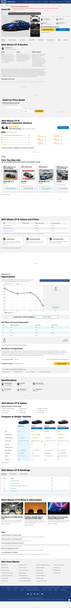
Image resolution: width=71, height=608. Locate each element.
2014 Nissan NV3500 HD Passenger (42, 564)
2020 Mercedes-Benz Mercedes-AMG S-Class (19, 485)
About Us (9, 589)
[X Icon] (31, 594)
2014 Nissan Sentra (39, 578)
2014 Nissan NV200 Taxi (23, 575)
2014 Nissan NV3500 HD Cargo (24, 580)
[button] (68, 16)
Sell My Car (39, 1)
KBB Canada (63, 589)
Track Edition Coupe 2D (8, 230)
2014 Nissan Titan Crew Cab (41, 580)
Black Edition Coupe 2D (8, 228)
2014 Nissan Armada (5, 570)
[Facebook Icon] (28, 594)
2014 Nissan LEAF (4, 580)
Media (44, 589)
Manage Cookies (66, 587)
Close (39, 13)
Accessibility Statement (60, 599)
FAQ (3, 587)
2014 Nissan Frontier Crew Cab (7, 572)
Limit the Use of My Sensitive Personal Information (50, 587)
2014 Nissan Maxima (22, 564)
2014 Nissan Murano (22, 567)
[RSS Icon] (34, 594)
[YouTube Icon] (41, 594)
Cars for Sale (32, 1)
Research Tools (53, 1)
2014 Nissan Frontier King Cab (7, 575)
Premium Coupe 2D (7, 225)
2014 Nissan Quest (39, 570)
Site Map (49, 589)
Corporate (22, 589)
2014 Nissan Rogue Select (41, 575)
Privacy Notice (16, 587)
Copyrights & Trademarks (29, 599)
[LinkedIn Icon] (37, 594)
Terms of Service (47, 599)
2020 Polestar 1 (13, 488)
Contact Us (8, 587)
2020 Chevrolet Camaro (15, 483)
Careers (15, 589)
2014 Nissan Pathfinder (40, 567)
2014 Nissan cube (57, 572)
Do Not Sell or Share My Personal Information (29, 587)
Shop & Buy (45, 1)
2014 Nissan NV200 (22, 572)
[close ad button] (69, 600)
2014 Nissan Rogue (39, 572)
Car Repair (60, 1)
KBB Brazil (56, 589)
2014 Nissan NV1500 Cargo (24, 570)
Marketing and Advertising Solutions (33, 589)
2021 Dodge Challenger (15, 480)
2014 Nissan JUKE (4, 578)
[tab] (3, 40)
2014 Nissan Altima (4, 567)
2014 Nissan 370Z (4, 564)
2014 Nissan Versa (57, 567)
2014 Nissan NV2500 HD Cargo (24, 578)
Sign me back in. (23, 9)
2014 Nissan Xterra (57, 570)
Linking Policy (53, 599)
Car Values (25, 1)
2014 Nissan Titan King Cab (59, 564)
